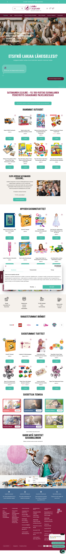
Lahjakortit (5, 514)
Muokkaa (32, 286)
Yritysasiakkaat (6, 517)
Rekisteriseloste (15, 517)
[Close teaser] (3, 270)
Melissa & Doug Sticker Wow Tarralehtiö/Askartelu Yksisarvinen (40, 132)
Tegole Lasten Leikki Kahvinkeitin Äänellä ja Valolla (25, 131)
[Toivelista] (50, 8)
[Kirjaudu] (47, 8)
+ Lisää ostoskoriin (41, 482)
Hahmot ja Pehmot (18, 15)
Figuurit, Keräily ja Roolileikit (30, 15)
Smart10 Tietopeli (25, 229)
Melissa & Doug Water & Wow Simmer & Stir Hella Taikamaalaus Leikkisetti (9, 160)
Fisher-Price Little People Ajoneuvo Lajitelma (25, 382)
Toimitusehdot (15, 520)
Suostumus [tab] (13, 269)
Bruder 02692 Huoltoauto (9, 130)
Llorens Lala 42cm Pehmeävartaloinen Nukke (41, 382)
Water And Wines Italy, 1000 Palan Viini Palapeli (9, 230)
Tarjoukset (5, 15)
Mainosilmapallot (15, 513)
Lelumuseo (14, 516)
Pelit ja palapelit (6, 513)
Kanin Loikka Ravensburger (25, 258)
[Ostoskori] (52, 8)
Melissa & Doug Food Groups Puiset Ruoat (56, 131)
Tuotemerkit (60, 15)
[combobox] (19, 8)
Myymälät (14, 514)
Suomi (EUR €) (6, 545)
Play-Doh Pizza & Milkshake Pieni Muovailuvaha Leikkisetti (56, 159)
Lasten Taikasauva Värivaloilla (9, 258)
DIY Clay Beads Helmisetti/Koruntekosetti (41, 230)
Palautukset (14, 521)
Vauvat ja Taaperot (51, 15)
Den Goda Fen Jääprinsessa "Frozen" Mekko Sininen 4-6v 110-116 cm (56, 231)
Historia (13, 512)
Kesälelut (4, 512)
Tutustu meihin (19, 199)
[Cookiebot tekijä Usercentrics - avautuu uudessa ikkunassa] (55, 266)
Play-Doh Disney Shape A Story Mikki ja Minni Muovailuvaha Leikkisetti (25, 160)
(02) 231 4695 (47, 515)
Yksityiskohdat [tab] (33, 269)
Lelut (11, 15)
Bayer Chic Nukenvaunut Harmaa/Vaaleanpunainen (9, 382)
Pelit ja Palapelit (41, 15)
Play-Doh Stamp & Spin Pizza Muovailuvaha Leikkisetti (40, 159)
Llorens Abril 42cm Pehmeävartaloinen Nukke (41, 355)
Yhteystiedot (15, 510)
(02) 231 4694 (36, 517)
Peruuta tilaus (15, 522)
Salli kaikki (51, 286)
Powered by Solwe (22, 545)
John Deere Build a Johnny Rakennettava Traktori (56, 259)
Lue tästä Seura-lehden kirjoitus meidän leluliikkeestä (33, 103)
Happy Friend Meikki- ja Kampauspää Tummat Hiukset (40, 259)
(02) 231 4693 (25, 514)
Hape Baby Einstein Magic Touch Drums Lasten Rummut (56, 355)
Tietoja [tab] (52, 269)
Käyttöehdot (15, 518)
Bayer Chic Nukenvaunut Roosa (56, 381)
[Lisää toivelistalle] (15, 115)
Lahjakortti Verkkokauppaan (25, 354)
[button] (1, 277)
